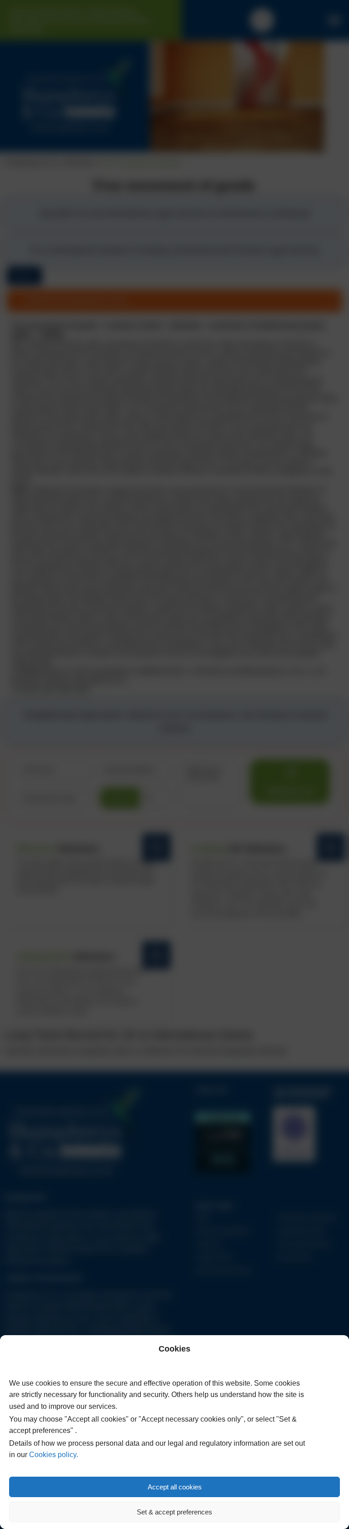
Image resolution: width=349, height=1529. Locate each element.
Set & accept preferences (174, 1512)
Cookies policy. (53, 1454)
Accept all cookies (175, 1487)
